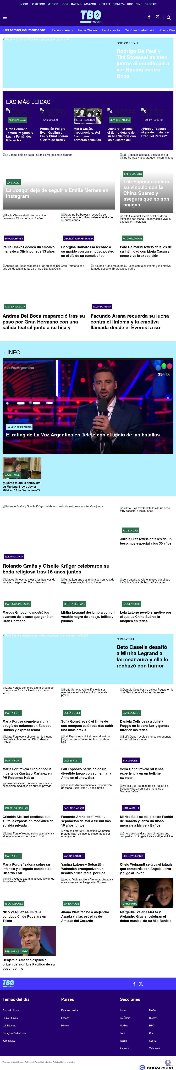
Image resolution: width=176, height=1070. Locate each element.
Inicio (24, 4)
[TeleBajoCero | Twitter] (158, 17)
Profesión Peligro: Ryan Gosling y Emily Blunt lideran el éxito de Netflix (54, 134)
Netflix (104, 4)
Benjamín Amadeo (16, 951)
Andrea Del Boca (15, 307)
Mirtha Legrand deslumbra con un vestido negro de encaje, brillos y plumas (88, 616)
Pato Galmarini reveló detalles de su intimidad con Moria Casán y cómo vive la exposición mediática (146, 253)
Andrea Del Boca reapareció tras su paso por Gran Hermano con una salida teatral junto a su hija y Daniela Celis (44, 324)
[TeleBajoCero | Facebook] (150, 17)
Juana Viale (71, 903)
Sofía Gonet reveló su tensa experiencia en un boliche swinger (142, 773)
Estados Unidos (69, 1010)
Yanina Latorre (74, 856)
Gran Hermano (17, 120)
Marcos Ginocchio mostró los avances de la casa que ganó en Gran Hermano (28, 616)
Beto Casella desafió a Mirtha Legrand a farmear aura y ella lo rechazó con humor (142, 656)
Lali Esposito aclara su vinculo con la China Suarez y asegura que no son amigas (146, 193)
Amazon (90, 4)
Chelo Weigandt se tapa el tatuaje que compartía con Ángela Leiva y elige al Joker (146, 868)
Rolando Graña (14, 557)
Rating (76, 4)
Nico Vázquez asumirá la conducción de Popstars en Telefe (24, 916)
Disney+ (119, 4)
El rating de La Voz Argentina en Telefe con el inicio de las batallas (83, 434)
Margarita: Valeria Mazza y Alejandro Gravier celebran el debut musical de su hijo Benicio (146, 916)
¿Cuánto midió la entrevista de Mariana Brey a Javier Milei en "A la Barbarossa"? (21, 486)
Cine (139, 4)
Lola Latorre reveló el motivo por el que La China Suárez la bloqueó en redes (145, 616)
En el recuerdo (85, 120)
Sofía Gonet (72, 713)
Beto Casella (125, 639)
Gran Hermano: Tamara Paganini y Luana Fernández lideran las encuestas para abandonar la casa (19, 138)
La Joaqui (13, 182)
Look (65, 4)
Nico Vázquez (14, 903)
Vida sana (154, 1048)
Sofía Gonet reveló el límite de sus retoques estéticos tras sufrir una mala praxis (87, 725)
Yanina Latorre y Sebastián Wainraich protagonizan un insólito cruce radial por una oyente (83, 871)
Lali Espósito (111, 30)
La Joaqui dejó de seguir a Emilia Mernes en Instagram (57, 193)
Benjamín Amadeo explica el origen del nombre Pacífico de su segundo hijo (29, 964)
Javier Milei (12, 474)
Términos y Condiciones (13, 1062)
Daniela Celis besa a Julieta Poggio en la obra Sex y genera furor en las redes (144, 725)
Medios (52, 4)
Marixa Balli (131, 808)
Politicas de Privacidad (34, 1062)
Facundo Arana (62, 30)
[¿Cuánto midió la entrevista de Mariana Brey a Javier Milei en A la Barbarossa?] (22, 468)
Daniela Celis (131, 713)
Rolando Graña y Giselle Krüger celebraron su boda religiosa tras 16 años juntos (56, 568)
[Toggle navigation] (4, 17)
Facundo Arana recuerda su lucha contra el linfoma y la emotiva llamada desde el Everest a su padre (130, 324)
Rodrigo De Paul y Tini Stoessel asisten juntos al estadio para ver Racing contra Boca (143, 63)
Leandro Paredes (120, 120)
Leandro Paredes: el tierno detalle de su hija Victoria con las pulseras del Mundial (121, 136)
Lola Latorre (131, 604)
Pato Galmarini (132, 238)
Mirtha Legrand (74, 604)
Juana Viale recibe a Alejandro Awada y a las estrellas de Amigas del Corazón (85, 916)
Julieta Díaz (167, 30)
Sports (150, 4)
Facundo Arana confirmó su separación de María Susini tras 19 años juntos (86, 821)
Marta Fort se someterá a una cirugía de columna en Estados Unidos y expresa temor (27, 725)
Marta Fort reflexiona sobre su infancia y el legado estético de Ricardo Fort (27, 868)
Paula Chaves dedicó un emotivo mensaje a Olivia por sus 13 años (29, 249)
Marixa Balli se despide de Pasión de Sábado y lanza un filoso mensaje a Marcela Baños (146, 821)
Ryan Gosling (50, 120)
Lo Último (37, 4)
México (65, 1025)
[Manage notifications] (168, 1062)
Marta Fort (13, 713)
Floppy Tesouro (153, 120)
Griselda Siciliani (16, 808)
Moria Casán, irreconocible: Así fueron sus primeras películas (87, 134)
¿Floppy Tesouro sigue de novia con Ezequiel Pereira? (155, 132)
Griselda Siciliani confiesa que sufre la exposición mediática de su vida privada (28, 821)
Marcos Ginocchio (17, 604)
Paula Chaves (87, 30)
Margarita (130, 903)
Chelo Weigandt (133, 856)
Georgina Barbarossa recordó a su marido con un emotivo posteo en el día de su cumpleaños (87, 251)
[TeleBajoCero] (44, 983)
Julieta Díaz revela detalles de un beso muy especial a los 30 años (146, 541)
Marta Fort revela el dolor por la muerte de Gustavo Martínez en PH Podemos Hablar (27, 773)
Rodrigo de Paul (128, 43)
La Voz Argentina (19, 427)
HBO (130, 4)
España (65, 1018)
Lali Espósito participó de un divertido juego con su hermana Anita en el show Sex (86, 773)
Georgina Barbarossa (139, 30)
